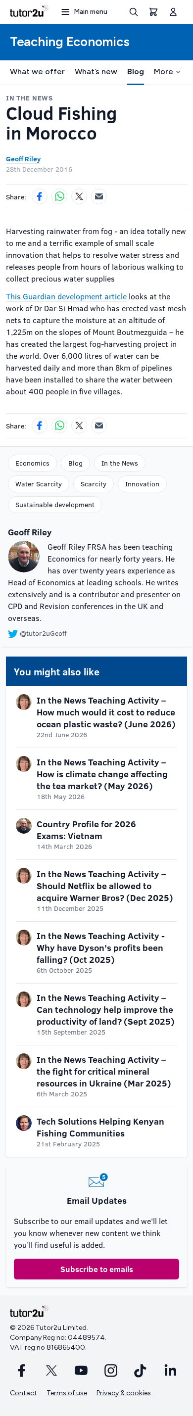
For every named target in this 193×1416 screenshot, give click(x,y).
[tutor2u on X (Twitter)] (51, 1370)
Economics (32, 463)
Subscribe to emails (96, 1269)
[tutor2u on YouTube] (81, 1370)
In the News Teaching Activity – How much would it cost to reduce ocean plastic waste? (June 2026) (106, 712)
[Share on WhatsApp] (59, 196)
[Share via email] (99, 196)
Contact (23, 1393)
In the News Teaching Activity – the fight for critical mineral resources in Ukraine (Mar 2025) (104, 1071)
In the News (119, 463)
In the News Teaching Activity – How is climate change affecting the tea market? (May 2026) (102, 774)
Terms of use (67, 1393)
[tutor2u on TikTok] (140, 1370)
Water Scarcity (38, 483)
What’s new (96, 71)
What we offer (37, 71)
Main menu (90, 11)
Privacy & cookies (123, 1393)
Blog (135, 71)
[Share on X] (79, 196)
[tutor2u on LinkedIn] (170, 1370)
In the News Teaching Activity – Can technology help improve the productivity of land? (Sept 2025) (106, 1009)
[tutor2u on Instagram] (111, 1370)
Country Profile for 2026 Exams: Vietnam (86, 830)
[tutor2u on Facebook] (22, 1370)
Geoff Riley (23, 158)
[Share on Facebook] (40, 196)
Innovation (142, 483)
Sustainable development (55, 504)
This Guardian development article (66, 296)
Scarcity (93, 483)
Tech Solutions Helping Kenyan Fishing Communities (100, 1127)
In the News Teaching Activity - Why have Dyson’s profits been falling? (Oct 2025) (101, 947)
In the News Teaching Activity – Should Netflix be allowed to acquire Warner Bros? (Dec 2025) (105, 885)
